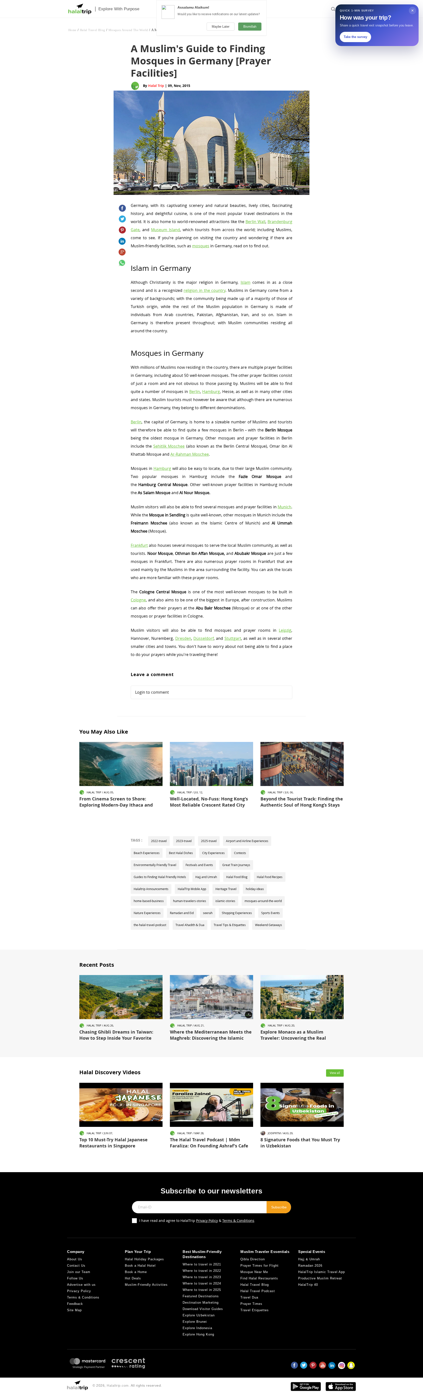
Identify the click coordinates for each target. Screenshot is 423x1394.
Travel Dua (249, 1297)
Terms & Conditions (238, 1220)
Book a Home (136, 1272)
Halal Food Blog (236, 877)
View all (335, 1073)
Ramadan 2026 (310, 1265)
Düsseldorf (203, 638)
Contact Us (76, 1265)
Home (72, 30)
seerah (207, 913)
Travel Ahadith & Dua (190, 925)
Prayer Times (251, 1304)
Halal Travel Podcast (257, 1291)
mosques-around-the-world (263, 901)
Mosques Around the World (128, 30)
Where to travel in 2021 (202, 1264)
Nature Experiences (147, 913)
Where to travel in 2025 (202, 1290)
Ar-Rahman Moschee (189, 454)
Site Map (74, 1310)
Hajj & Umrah (309, 1259)
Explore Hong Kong (198, 1334)
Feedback (75, 1304)
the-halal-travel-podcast (150, 925)
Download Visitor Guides (203, 1309)
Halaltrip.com (118, 1385)
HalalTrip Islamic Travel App (321, 1272)
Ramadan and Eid (182, 913)
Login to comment (152, 692)
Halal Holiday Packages (144, 1259)
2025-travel (209, 841)
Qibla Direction (252, 1259)
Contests (240, 853)
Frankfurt (139, 545)
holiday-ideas (255, 889)
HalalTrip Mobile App (192, 889)
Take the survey (355, 37)
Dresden (183, 638)
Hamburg (211, 391)
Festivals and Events (199, 865)
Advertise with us (81, 1285)
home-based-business (149, 901)
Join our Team (78, 1272)
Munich (284, 507)
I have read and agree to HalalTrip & (196, 1220)
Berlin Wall (255, 221)
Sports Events (270, 913)
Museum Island (165, 229)
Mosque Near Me (254, 1272)
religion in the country (204, 290)
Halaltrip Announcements (151, 889)
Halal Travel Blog (92, 30)
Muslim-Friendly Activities (146, 1285)
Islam (245, 282)
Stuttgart (232, 638)
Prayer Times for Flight (259, 1265)
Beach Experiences (147, 853)
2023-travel (184, 841)
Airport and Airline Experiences (247, 841)
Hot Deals (133, 1278)
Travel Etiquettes (254, 1310)
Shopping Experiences (237, 913)
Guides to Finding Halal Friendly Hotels (160, 877)
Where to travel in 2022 (202, 1271)
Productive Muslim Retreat (320, 1278)
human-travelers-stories (189, 901)
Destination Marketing (201, 1302)
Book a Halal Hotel (140, 1265)
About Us (74, 1259)
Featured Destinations (201, 1296)
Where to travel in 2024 (202, 1283)
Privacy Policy (207, 1220)
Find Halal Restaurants (259, 1278)
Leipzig (285, 630)
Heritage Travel (225, 889)
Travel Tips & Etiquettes (230, 925)
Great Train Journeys (236, 865)
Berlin (194, 391)
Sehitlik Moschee (169, 446)
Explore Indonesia (197, 1328)
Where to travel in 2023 (202, 1277)
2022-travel (159, 841)
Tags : (136, 840)
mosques (200, 246)
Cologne (138, 600)
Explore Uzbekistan (199, 1315)
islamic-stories (225, 901)
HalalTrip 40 (308, 1285)
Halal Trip (156, 85)
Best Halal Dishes (181, 853)
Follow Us (75, 1278)
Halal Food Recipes (269, 877)
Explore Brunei (195, 1321)
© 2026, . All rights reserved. (127, 1385)
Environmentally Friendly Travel (155, 865)
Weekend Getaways (268, 925)
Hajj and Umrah (206, 877)
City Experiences (213, 853)
